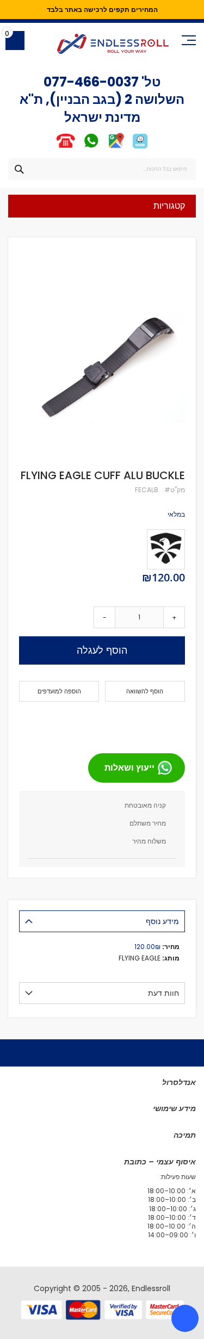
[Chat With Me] (78, 147)
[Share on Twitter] (155, 723)
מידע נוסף (162, 921)
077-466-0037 (91, 82)
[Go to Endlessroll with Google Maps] (116, 147)
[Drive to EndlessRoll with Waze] (140, 147)
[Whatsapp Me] (91, 147)
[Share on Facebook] (173, 723)
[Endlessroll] (113, 43)
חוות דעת (163, 993)
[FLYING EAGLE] (166, 549)
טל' (150, 82)
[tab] (102, 921)
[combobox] (102, 169)
